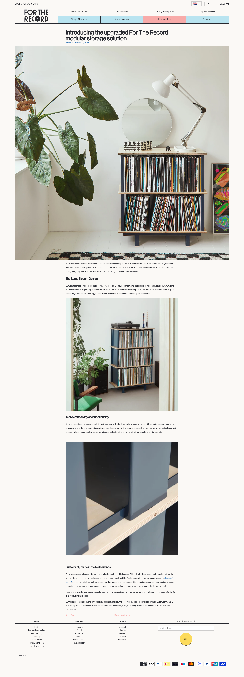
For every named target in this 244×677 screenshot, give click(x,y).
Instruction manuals (36, 646)
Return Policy (36, 633)
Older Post (70, 615)
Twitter (122, 633)
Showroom (79, 633)
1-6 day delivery (122, 12)
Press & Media (79, 640)
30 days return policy (165, 12)
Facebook (122, 627)
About (79, 630)
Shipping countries (207, 12)
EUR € (208, 4)
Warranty (36, 636)
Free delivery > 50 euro (79, 12)
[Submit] (29, 4)
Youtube (122, 636)
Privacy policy (36, 640)
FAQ (36, 627)
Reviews (79, 627)
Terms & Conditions (36, 643)
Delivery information (36, 630)
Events (79, 636)
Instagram (122, 630)
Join (25, 4)
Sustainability (79, 643)
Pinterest (122, 640)
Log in (18, 4)
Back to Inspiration (122, 615)
